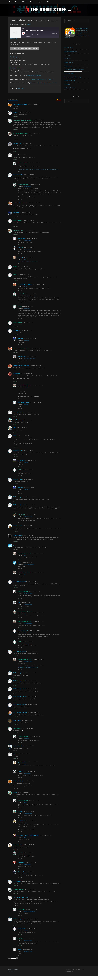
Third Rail (67, 55)
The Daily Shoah (68, 48)
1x (35, 34)
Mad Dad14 (26, 340)
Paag (25, 614)
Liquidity (25, 764)
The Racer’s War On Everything (72, 77)
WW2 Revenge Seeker (28, 516)
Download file (13, 38)
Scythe (25, 286)
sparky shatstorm (27, 773)
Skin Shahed (26, 738)
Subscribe (28, 36)
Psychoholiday (27, 308)
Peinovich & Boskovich (70, 51)
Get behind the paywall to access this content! (24, 48)
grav (25, 555)
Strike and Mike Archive (70, 88)
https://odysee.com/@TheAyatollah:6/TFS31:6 (28, 261)
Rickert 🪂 (26, 259)
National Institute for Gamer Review (74, 69)
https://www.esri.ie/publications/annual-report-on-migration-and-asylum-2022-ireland (38, 169)
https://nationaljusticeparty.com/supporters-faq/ (43, 83)
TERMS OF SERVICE (13, 969)
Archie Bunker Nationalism (29, 296)
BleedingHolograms (28, 604)
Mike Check (21, 88)
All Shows (67, 84)
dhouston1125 (27, 462)
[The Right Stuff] (49, 15)
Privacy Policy (11, 972)
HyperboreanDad (27, 186)
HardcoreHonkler (27, 240)
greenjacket (26, 387)
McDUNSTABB (68, 66)
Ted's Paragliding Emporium (29, 911)
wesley (25, 165)
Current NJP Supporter (16, 68)
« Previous (10, 958)
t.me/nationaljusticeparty (34, 75)
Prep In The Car (68, 62)
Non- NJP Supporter (15, 57)
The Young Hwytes (69, 73)
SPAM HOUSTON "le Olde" (29, 564)
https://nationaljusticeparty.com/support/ (42, 79)
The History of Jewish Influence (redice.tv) (28, 667)
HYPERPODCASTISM (69, 80)
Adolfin (25, 802)
